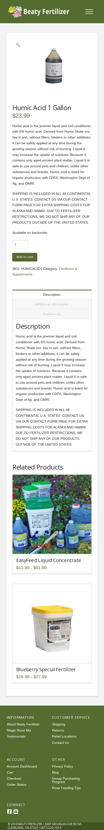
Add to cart (24, 257)
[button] (89, 11)
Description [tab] (51, 295)
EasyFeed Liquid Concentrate (48, 560)
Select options (53, 546)
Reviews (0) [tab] (52, 314)
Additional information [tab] (51, 304)
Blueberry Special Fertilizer (46, 669)
